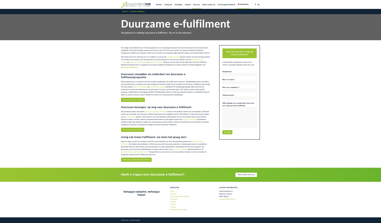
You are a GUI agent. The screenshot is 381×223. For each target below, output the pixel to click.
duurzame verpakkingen (137, 62)
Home (172, 191)
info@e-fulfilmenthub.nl (227, 199)
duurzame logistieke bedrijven (155, 111)
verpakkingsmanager (157, 87)
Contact (173, 207)
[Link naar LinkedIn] (258, 4)
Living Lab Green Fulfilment (180, 196)
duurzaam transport (156, 62)
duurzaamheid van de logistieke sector (134, 152)
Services (173, 194)
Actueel (173, 202)
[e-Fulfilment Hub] (136, 4)
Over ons (173, 204)
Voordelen (173, 199)
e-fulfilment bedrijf (173, 57)
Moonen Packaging (140, 87)
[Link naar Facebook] (255, 4)
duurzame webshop (180, 149)
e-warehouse (130, 117)
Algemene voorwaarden (178, 209)
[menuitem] (159, 4)
